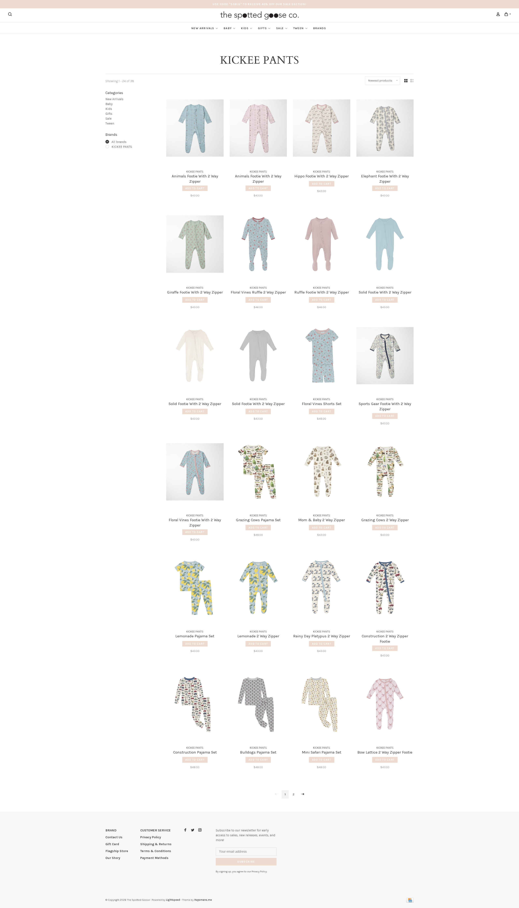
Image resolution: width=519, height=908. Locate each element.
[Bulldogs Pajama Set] (258, 704)
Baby (228, 28)
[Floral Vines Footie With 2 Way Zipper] (195, 472)
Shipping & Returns (156, 844)
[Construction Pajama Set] (195, 704)
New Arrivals (202, 28)
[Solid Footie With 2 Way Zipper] (385, 244)
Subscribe (246, 861)
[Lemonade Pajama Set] (195, 588)
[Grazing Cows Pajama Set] (258, 472)
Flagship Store (116, 851)
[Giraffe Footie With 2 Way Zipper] (195, 244)
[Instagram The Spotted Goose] (200, 830)
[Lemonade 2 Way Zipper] (258, 588)
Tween (298, 28)
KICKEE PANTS (122, 147)
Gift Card (112, 844)
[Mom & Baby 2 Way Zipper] (321, 472)
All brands (119, 142)
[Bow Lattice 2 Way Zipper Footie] (385, 704)
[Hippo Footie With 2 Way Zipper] (321, 128)
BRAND (111, 830)
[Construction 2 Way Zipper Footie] (385, 588)
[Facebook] (185, 830)
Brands (319, 28)
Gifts (262, 28)
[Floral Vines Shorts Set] (321, 356)
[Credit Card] (410, 901)
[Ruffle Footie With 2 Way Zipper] (321, 244)
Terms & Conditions (155, 851)
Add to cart (195, 188)
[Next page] (302, 794)
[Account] (498, 15)
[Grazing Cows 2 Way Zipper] (385, 472)
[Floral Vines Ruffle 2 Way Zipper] (258, 244)
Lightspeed (173, 899)
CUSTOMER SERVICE (155, 830)
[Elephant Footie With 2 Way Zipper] (385, 128)
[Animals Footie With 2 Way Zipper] (195, 128)
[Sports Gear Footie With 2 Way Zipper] (385, 356)
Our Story (112, 858)
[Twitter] (192, 830)
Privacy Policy (150, 837)
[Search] (10, 15)
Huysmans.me (203, 899)
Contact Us (113, 837)
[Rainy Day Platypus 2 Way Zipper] (321, 588)
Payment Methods (154, 858)
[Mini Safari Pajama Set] (321, 704)
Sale (280, 28)
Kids (245, 28)
